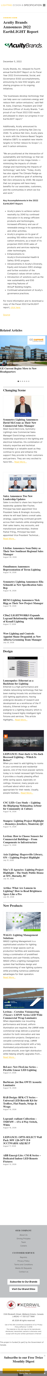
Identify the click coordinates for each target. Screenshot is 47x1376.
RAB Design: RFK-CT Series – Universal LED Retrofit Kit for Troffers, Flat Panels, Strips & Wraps (20, 1102)
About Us (23, 1235)
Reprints (23, 1257)
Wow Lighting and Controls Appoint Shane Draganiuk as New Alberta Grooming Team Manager (22, 636)
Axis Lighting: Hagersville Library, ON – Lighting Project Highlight (23, 856)
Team (23, 1242)
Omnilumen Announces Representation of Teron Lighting (22, 568)
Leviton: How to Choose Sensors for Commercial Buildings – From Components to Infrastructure (23, 839)
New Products (12, 905)
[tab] (18, 381)
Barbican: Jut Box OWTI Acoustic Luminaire (22, 1084)
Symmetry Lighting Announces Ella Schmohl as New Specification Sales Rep (23, 584)
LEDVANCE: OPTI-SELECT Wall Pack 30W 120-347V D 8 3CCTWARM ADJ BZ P (22, 1140)
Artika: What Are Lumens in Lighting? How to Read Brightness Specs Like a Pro (22, 891)
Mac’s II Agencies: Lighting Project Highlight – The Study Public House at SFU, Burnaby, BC (23, 872)
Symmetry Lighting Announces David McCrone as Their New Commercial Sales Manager (20, 422)
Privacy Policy (23, 1261)
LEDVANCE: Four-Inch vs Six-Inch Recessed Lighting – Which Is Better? (23, 757)
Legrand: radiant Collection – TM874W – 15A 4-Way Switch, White (20, 1121)
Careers (23, 1246)
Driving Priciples (23, 1238)
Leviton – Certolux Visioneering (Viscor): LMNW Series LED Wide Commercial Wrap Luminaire (22, 1014)
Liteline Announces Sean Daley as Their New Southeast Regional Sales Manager (23, 551)
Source (6, 314)
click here (15, 307)
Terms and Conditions (23, 1264)
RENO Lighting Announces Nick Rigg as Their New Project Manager (23, 602)
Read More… (20, 462)
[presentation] (23, 350)
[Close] (44, 1355)
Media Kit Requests (23, 1268)
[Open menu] (44, 5)
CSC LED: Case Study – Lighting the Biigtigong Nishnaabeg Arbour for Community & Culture (22, 805)
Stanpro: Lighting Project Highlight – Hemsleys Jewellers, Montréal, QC (23, 822)
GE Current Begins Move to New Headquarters (18, 370)
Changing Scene (10, 18)
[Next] (43, 357)
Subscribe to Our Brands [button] (23, 1281)
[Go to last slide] (4, 357)
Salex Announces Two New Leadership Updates (18, 498)
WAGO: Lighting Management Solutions (20, 936)
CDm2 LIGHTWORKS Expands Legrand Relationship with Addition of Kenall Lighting (23, 618)
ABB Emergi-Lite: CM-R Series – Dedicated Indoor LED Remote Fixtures (22, 1158)
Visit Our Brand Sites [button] (23, 1289)
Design (8, 651)
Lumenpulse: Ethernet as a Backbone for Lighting (18, 682)
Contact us (23, 1272)
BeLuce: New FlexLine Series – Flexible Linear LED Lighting (20, 1068)
